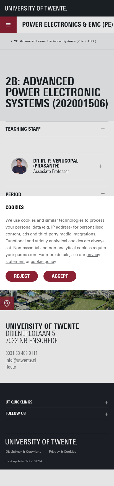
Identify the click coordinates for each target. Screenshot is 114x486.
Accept (60, 276)
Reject (22, 276)
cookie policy (43, 261)
